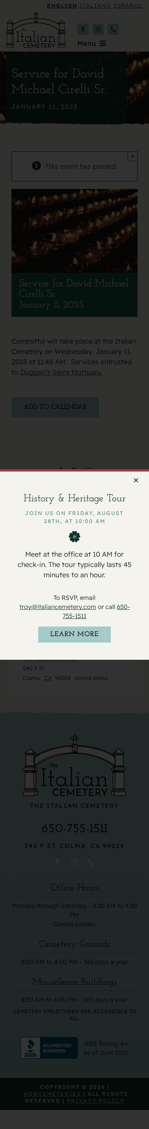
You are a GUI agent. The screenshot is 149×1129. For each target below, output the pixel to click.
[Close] (136, 480)
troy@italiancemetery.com (57, 607)
